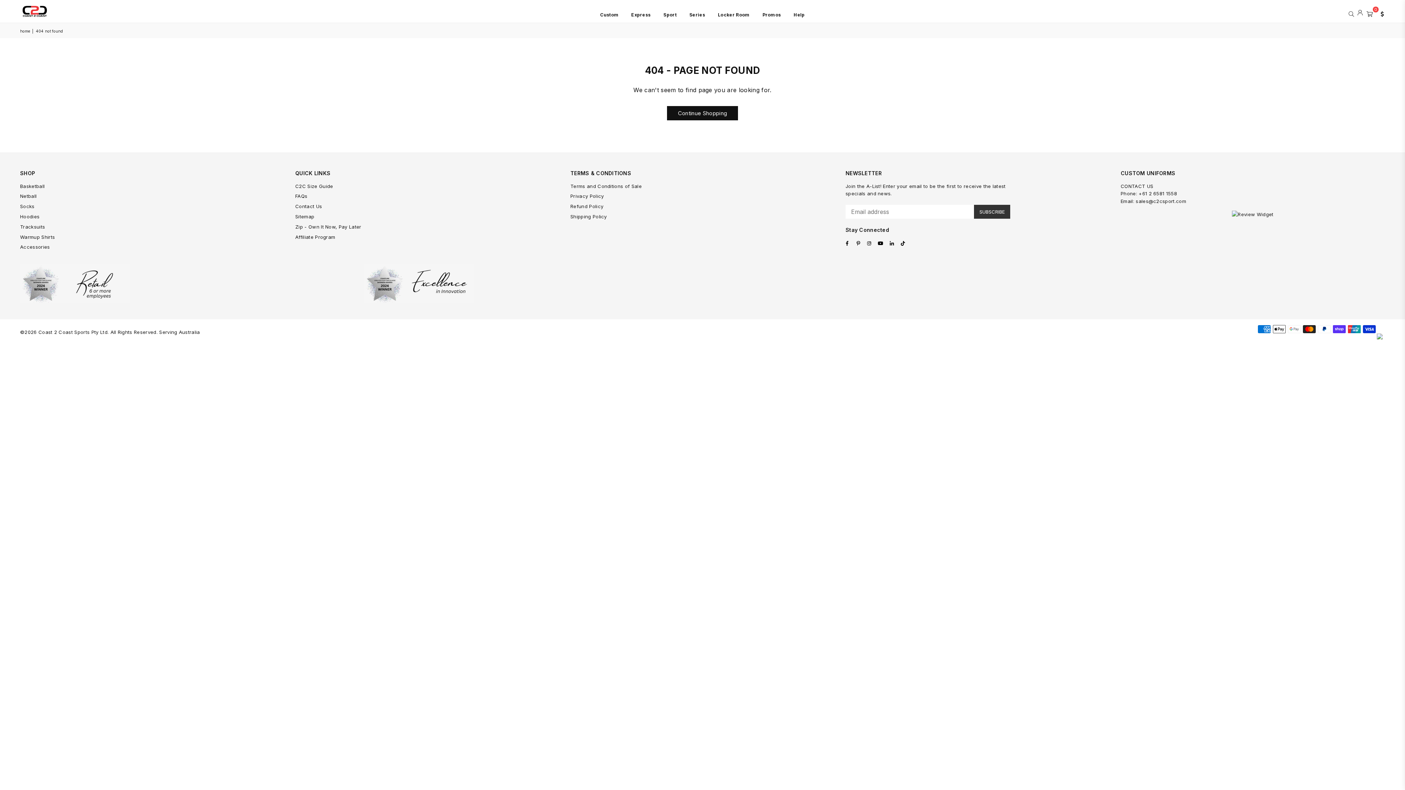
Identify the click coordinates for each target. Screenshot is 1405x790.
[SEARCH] (1351, 13)
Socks (27, 206)
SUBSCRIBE (992, 212)
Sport (670, 15)
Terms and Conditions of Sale (606, 186)
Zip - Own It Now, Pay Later (328, 227)
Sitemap (304, 216)
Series (697, 15)
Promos (772, 15)
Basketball (32, 186)
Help (799, 15)
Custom (609, 15)
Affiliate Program (315, 237)
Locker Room (734, 15)
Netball (28, 196)
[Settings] (1380, 13)
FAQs (301, 196)
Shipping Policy (588, 216)
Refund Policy (586, 206)
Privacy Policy (587, 196)
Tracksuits (32, 227)
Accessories (35, 247)
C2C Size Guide (314, 186)
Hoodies (30, 216)
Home (25, 31)
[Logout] (1360, 13)
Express (641, 15)
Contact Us (308, 206)
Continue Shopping (702, 113)
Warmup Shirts (37, 237)
